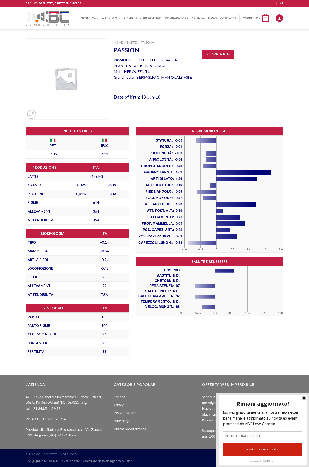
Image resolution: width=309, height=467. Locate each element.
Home (118, 42)
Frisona (147, 42)
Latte (132, 42)
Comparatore (176, 18)
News (212, 18)
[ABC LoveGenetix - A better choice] (47, 18)
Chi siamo (33, 454)
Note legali (69, 454)
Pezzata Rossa (125, 412)
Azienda (198, 18)
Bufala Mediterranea (130, 429)
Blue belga (122, 420)
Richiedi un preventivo (143, 18)
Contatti (228, 18)
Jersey (119, 405)
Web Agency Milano (117, 461)
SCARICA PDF (218, 54)
